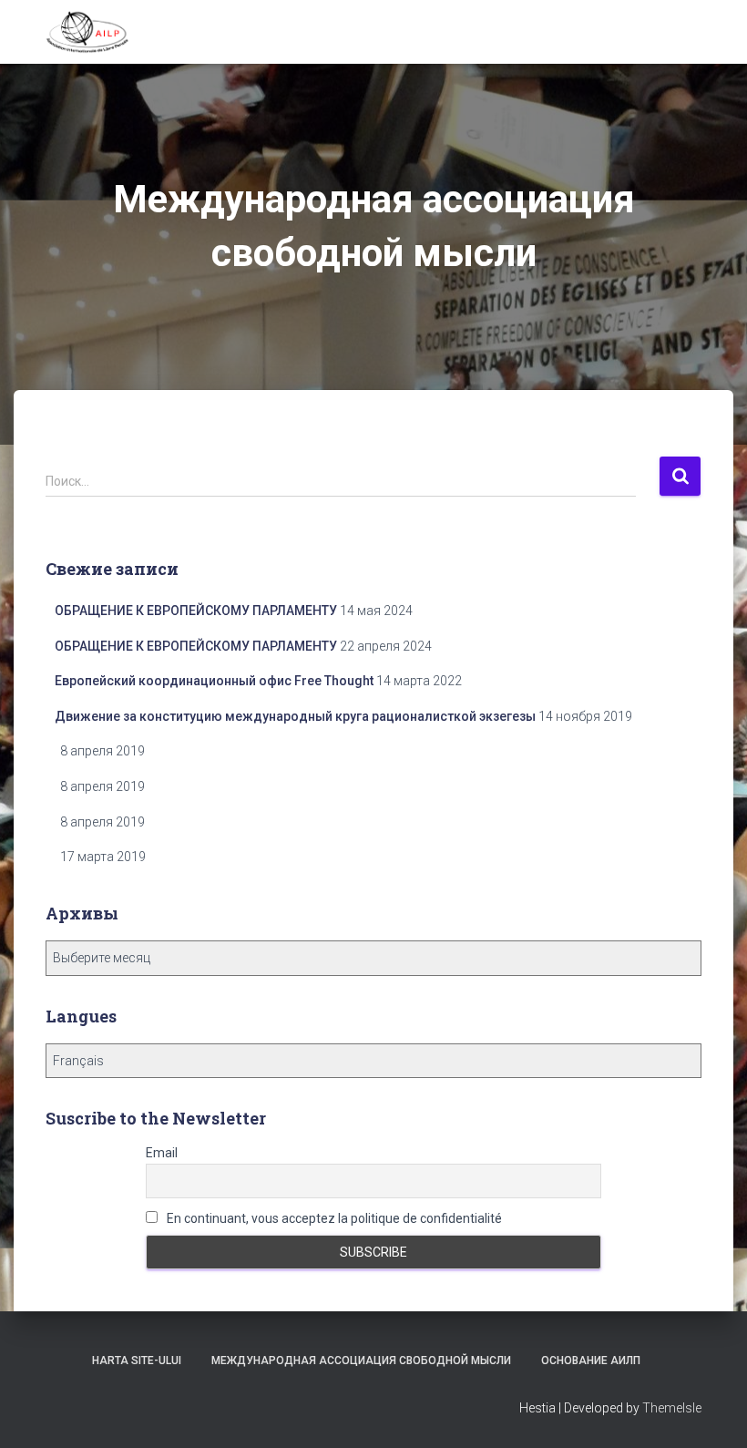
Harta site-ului (136, 1360)
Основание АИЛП (590, 1360)
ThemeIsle (671, 1408)
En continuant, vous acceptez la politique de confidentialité (333, 1218)
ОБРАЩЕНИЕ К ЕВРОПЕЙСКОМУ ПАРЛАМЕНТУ (196, 610)
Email (162, 1152)
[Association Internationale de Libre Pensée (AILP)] (87, 32)
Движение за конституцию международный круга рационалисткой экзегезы (295, 716)
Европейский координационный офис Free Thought (214, 680)
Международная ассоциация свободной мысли (361, 1360)
